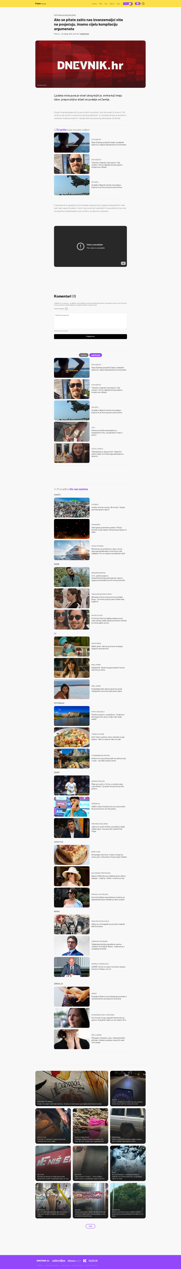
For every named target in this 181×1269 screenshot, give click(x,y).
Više (90, 1226)
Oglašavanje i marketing (52, 1265)
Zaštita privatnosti (78, 1265)
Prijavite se (90, 336)
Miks (100, 4)
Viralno (94, 4)
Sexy (118, 4)
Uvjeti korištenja (65, 1265)
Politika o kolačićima (91, 1265)
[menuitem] (144, 3)
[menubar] (144, 3)
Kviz (106, 4)
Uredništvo (40, 1265)
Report (112, 4)
